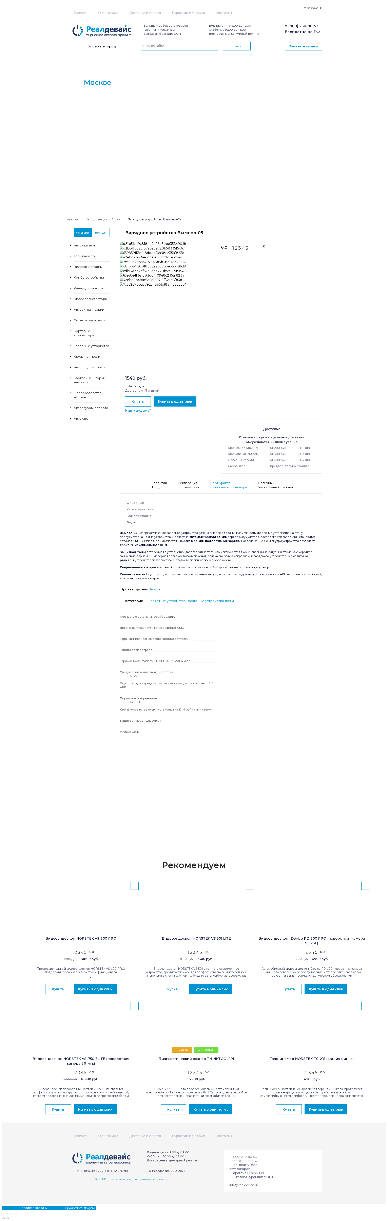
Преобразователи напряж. (88, 395)
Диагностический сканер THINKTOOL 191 (196, 1059)
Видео (132, 522)
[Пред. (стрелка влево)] (3, 1218)
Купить (137, 402)
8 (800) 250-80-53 (301, 26)
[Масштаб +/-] (15, 1213)
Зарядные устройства (103, 219)
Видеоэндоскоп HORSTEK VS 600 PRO (80, 938)
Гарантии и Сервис (188, 13)
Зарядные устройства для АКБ (213, 601)
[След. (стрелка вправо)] (7, 1218)
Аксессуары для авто (91, 408)
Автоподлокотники (89, 367)
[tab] (221, 504)
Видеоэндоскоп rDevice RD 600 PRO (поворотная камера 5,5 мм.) (311, 940)
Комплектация (139, 516)
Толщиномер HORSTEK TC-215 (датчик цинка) (312, 1059)
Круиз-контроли (87, 356)
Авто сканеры (85, 245)
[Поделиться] (7, 1213)
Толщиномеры (85, 256)
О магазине (108, 13)
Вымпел (155, 589)
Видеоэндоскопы (88, 267)
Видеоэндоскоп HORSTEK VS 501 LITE (196, 938)
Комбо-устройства (89, 277)
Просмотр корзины (16, 1208)
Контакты (224, 13)
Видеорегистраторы (91, 299)
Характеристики (140, 509)
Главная (80, 13)
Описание (135, 503)
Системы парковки (89, 320)
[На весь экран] (11, 1213)
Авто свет (82, 418)
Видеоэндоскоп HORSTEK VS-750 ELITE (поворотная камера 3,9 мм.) (81, 1061)
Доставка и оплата (145, 13)
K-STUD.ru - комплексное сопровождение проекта (131, 1179)
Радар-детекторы (88, 288)
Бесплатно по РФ (302, 32)
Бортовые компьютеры (84, 333)
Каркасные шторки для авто (89, 380)
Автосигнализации (89, 309)
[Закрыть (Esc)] (3, 1213)
